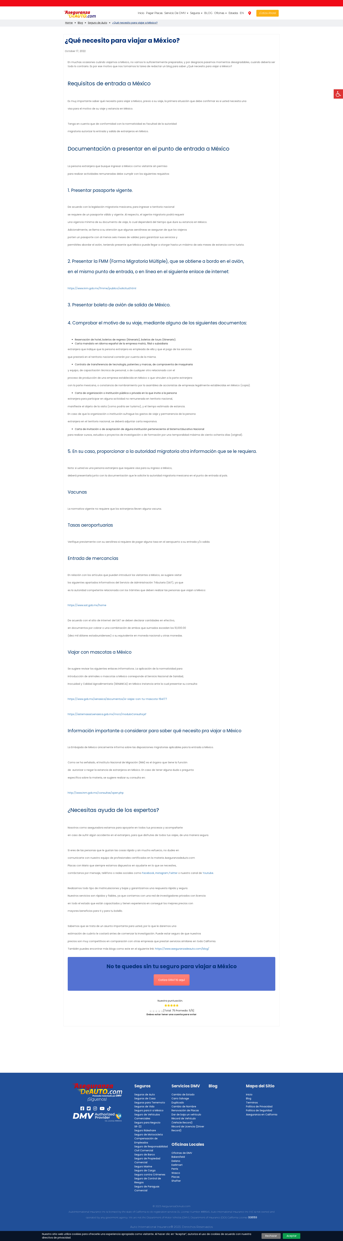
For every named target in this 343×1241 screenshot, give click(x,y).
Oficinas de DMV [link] (182, 1153)
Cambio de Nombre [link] (184, 1106)
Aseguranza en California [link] (261, 1114)
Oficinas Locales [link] (188, 1144)
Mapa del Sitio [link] (260, 1086)
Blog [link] (213, 1086)
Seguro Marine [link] (143, 1166)
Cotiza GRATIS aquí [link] (171, 980)
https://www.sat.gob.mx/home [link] (87, 605)
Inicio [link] (141, 13)
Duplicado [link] (178, 1102)
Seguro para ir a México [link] (148, 1110)
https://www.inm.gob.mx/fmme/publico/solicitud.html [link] (102, 288)
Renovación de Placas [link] (185, 1110)
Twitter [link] (173, 873)
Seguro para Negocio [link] (147, 1122)
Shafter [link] (176, 1181)
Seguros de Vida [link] (144, 1106)
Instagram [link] (161, 873)
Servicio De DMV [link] (175, 13)
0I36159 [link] (252, 1217)
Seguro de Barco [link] (144, 1154)
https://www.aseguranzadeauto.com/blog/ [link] (182, 949)
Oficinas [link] (219, 13)
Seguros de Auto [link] (144, 1094)
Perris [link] (175, 1169)
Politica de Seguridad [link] (259, 1110)
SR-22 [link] (137, 1126)
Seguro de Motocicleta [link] (148, 1134)
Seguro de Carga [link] (144, 1170)
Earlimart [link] (177, 1165)
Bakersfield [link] (178, 1157)
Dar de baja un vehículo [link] (186, 1114)
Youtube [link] (208, 873)
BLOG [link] (208, 13)
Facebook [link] (148, 873)
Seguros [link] (195, 13)
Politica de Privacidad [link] (259, 1106)
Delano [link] (176, 1161)
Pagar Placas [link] (154, 13)
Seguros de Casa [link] (144, 1098)
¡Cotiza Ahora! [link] (267, 13)
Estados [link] (233, 13)
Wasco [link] (176, 1173)
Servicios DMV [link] (186, 1086)
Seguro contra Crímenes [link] (149, 1174)
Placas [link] (176, 1177)
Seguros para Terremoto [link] (149, 1102)
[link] (338, 94)
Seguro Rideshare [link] (145, 1130)
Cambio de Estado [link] (183, 1094)
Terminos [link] (252, 1102)
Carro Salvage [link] (180, 1098)
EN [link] (242, 13)
